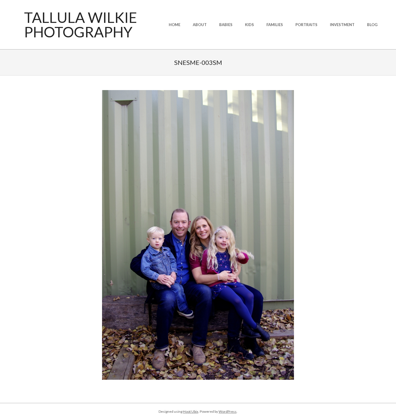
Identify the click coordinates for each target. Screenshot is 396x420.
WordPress (228, 411)
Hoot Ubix (190, 411)
